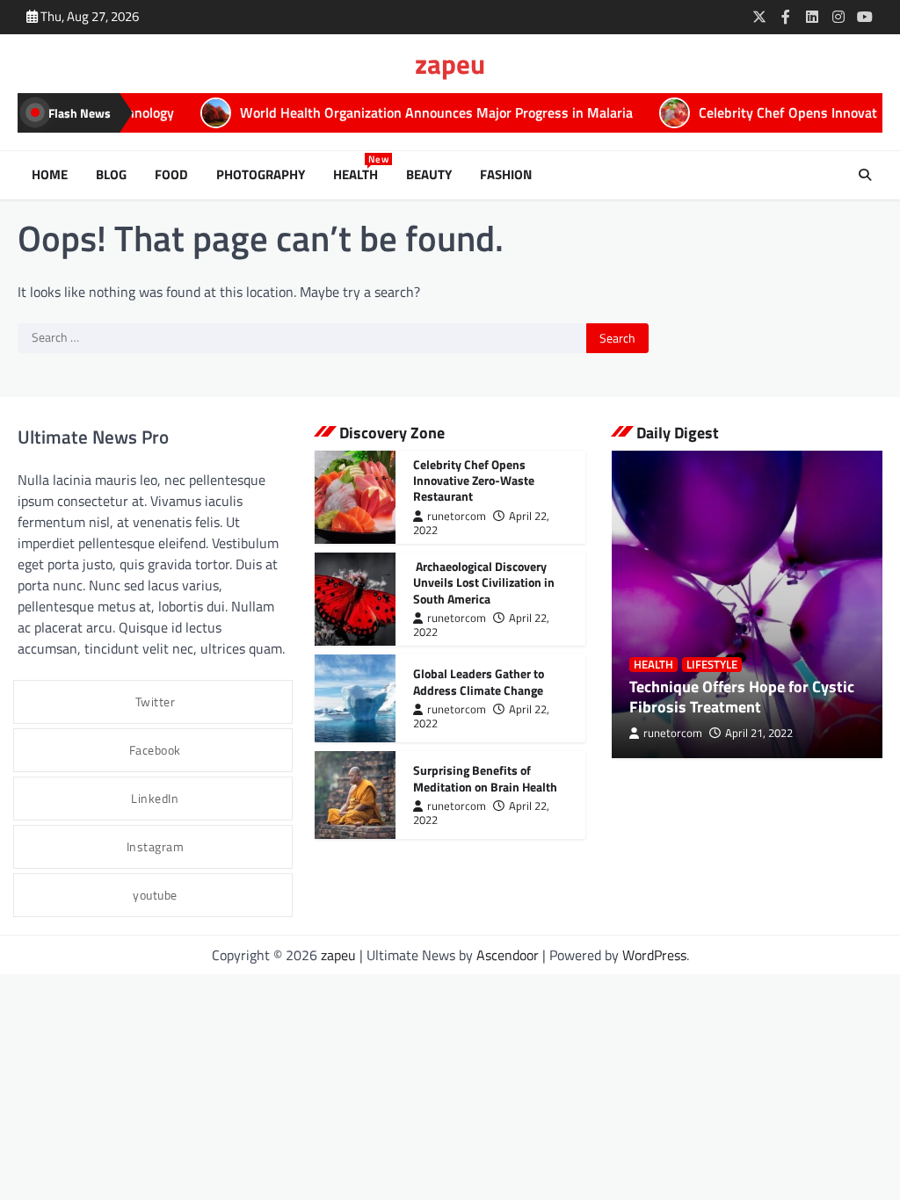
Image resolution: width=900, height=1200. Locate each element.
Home (50, 174)
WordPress (654, 954)
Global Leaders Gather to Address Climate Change (478, 681)
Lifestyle (711, 664)
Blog (111, 174)
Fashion (506, 174)
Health (359, 174)
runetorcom (456, 516)
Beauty (429, 174)
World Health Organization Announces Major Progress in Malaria (390, 112)
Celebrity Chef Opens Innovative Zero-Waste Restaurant (473, 480)
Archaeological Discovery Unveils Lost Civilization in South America (484, 582)
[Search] (865, 175)
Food (171, 174)
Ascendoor (507, 954)
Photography (260, 174)
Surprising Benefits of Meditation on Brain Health (485, 778)
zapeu (450, 63)
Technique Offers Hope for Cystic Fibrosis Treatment (741, 697)
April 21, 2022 (759, 733)
